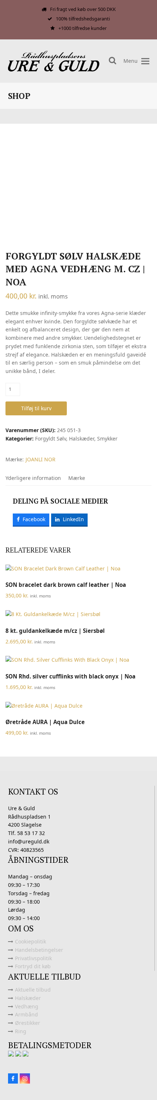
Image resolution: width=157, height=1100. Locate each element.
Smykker (107, 438)
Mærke (76, 477)
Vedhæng (26, 1006)
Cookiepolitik (30, 941)
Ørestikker (27, 1022)
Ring (20, 1031)
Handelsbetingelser (39, 949)
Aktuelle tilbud (33, 989)
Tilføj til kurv (36, 408)
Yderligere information (33, 477)
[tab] (33, 478)
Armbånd (26, 1014)
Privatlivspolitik (33, 958)
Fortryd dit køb (33, 966)
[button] (145, 61)
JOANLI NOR (40, 459)
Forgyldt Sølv (50, 438)
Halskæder (81, 438)
